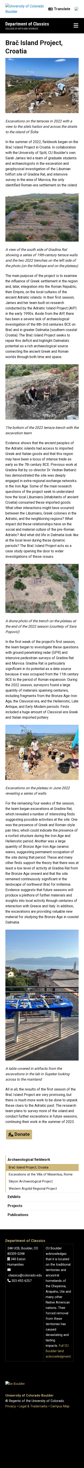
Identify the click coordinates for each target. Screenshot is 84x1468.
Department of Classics (27, 24)
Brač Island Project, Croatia (28, 1167)
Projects (15, 1206)
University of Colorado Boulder (29, 1395)
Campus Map (59, 1406)
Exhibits (14, 1197)
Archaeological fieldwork (29, 1159)
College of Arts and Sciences (21, 28)
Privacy (10, 1406)
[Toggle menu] (76, 26)
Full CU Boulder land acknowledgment (58, 1351)
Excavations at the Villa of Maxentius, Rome (41, 1174)
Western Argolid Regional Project (33, 1189)
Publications (18, 1215)
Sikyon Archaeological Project (31, 1181)
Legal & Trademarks (33, 1406)
